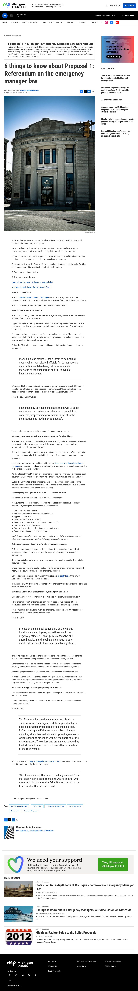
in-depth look (63, 576)
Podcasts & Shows (30, 22)
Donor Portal (116, 5)
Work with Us (52, 966)
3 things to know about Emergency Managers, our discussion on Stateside (83, 910)
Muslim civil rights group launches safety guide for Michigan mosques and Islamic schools (117, 121)
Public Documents (54, 971)
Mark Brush (39, 936)
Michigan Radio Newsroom (29, 90)
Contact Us (52, 961)
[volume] (11, 15)
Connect (70, 22)
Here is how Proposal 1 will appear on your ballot (32, 282)
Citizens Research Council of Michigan (32, 297)
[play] (5, 15)
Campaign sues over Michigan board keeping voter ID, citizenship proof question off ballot (115, 109)
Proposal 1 (15, 811)
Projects (47, 22)
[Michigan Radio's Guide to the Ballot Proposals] (18, 937)
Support (82, 22)
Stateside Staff (40, 893)
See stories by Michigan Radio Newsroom (35, 830)
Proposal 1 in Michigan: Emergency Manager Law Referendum (50, 44)
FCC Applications (111, 966)
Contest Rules (81, 966)
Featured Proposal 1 (31, 811)
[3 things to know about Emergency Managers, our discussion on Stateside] (18, 914)
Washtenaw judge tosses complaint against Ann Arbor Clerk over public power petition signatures (115, 90)
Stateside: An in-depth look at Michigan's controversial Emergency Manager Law (85, 887)
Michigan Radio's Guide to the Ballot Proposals (66, 932)
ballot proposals (75, 806)
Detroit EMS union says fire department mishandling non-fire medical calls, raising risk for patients (116, 133)
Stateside (15, 22)
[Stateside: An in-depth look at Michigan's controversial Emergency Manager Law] (18, 889)
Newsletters (97, 22)
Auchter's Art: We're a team (111, 100)
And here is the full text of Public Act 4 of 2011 (31, 287)
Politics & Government (12, 36)
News (4, 22)
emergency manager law (55, 806)
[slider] (14, 15)
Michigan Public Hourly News (86, 961)
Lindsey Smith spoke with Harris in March (44, 761)
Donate (130, 6)
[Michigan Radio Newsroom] (9, 832)
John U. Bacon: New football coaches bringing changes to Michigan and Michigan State (115, 78)
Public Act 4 (37, 806)
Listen (59, 22)
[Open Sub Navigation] (8, 22)
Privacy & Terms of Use (113, 961)
